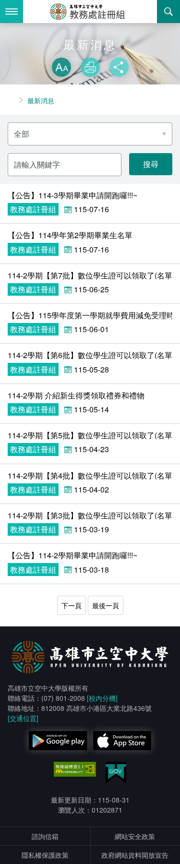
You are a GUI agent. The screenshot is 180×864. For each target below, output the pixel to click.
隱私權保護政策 (45, 855)
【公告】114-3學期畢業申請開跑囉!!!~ (72, 195)
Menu (11, 11)
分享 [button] (119, 67)
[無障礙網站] (75, 769)
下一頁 (71, 605)
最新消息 (40, 100)
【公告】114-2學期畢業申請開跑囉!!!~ (72, 555)
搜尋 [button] (168, 11)
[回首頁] (90, 11)
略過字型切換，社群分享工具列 (90, 48)
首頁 (11, 100)
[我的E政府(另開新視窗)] (116, 772)
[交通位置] (23, 718)
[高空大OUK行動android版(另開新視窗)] (58, 740)
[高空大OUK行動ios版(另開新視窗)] (122, 740)
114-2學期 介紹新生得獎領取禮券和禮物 (76, 395)
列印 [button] (90, 67)
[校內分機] (102, 698)
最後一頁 (105, 605)
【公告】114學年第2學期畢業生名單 (70, 235)
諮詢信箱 (45, 836)
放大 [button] (61, 67)
